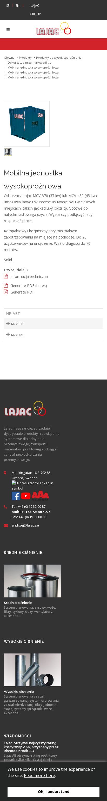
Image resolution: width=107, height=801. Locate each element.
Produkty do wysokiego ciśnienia (59, 57)
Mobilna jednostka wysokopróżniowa (33, 67)
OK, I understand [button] (53, 791)
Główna (9, 57)
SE (7, 5)
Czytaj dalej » (16, 269)
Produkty (25, 57)
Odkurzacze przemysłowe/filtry (29, 62)
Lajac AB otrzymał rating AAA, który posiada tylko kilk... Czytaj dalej (30, 758)
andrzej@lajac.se (25, 525)
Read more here (39, 775)
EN (17, 5)
